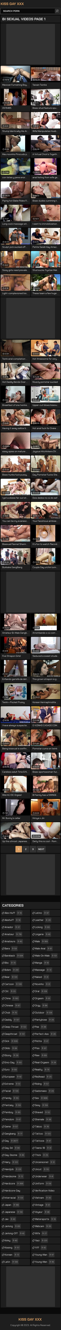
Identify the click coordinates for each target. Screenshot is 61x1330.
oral (41, 991)
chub (11, 1012)
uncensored (45, 1162)
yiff (40, 1247)
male (41, 941)
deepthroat (15, 1034)
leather (43, 920)
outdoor (43, 1012)
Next (41, 849)
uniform (43, 1183)
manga (42, 962)
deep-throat (15, 1026)
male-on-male (46, 955)
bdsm (12, 970)
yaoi (41, 1240)
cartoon (13, 984)
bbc (10, 962)
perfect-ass (45, 1034)
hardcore (14, 1183)
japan (12, 1205)
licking (42, 927)
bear (11, 977)
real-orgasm (45, 1062)
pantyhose (44, 1019)
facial (11, 1091)
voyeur (42, 1212)
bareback (14, 955)
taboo (42, 1126)
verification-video (44, 1191)
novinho (42, 984)
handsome (14, 1176)
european (13, 1076)
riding (41, 1083)
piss (40, 1048)
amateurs (13, 941)
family (12, 1098)
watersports (45, 1219)
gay (11, 1140)
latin (11, 1261)
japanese (13, 1212)
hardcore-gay (12, 1191)
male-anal (43, 948)
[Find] (57, 11)
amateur (13, 934)
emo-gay (13, 1062)
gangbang (13, 1133)
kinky (11, 1240)
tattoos (43, 1140)
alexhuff (12, 920)
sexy (41, 1105)
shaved (42, 1112)
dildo (11, 1048)
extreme (12, 1083)
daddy (12, 1019)
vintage (42, 1205)
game (11, 1126)
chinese (12, 1005)
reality (42, 1069)
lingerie (42, 934)
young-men (44, 1261)
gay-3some (14, 1155)
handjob (13, 1169)
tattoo (43, 1133)
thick (41, 1155)
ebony (11, 1055)
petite (41, 1041)
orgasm (42, 998)
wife (41, 1233)
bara (11, 948)
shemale (43, 1119)
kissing (12, 1247)
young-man (44, 1254)
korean (12, 1254)
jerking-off (14, 1233)
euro (11, 1069)
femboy (12, 1112)
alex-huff (13, 913)
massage (43, 970)
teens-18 (43, 1148)
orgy (41, 1005)
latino (42, 913)
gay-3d (12, 1148)
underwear (44, 1176)
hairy (11, 1162)
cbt (10, 991)
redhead (43, 1076)
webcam (43, 1226)
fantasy (13, 1105)
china (11, 998)
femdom (12, 1119)
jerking (12, 1226)
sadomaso (44, 1091)
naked (41, 977)
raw (41, 1055)
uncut (42, 1169)
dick (11, 1041)
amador (12, 927)
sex (41, 1098)
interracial (14, 1197)
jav (10, 1219)
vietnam (43, 1197)
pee (40, 1026)
